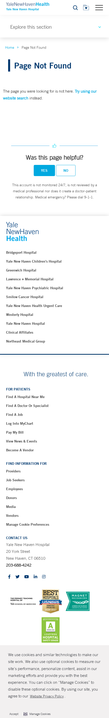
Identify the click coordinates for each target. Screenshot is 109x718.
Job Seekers (15, 480)
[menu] (99, 7)
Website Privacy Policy (47, 696)
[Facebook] (9, 577)
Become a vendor (20, 450)
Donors (11, 497)
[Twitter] (17, 577)
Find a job (14, 414)
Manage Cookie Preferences (27, 524)
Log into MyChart (19, 423)
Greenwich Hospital (21, 270)
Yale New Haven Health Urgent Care (34, 305)
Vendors (12, 515)
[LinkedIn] (35, 577)
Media (11, 506)
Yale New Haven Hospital (25, 323)
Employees (14, 489)
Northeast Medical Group (25, 341)
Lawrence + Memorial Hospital (29, 279)
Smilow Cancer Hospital (24, 297)
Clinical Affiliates (19, 332)
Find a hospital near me (25, 397)
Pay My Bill (15, 432)
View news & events (21, 441)
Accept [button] (13, 714)
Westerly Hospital (19, 314)
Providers (13, 471)
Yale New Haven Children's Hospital (34, 261)
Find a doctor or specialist (27, 405)
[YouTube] (26, 577)
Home (9, 47)
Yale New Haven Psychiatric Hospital (34, 288)
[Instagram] (44, 577)
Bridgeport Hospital (21, 252)
